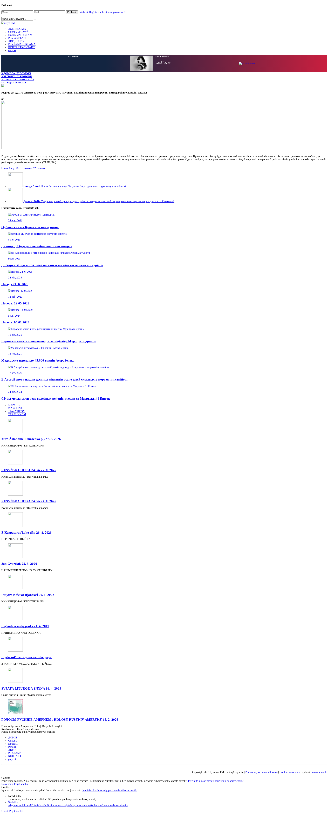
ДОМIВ (17, 28)
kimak (4, 167)
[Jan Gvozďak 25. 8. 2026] (164, 550)
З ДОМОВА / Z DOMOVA (16, 73)
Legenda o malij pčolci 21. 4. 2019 (25, 626)
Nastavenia (7, 783)
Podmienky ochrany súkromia (261, 771)
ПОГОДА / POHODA (13, 82)
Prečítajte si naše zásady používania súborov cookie (216, 780)
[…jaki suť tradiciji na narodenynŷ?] (164, 644)
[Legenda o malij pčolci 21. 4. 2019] (164, 613)
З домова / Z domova (33, 167)
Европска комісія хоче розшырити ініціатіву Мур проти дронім (48, 341)
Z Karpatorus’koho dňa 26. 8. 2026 (26, 532)
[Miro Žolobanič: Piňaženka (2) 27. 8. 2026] (164, 425)
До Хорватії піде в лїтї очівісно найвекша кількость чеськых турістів (52, 265)
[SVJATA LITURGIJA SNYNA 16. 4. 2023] (164, 675)
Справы (18, 31)
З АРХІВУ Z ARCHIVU (15, 406)
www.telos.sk (319, 771)
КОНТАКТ (21, 47)
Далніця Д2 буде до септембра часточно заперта (36, 246)
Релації (18, 38)
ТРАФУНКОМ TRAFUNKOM (17, 412)
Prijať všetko (21, 783)
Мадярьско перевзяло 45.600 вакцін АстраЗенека (37, 360)
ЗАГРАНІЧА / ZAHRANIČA (17, 79)
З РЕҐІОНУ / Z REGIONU (16, 76)
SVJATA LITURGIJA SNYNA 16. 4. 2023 (31, 688)
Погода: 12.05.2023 (15, 303)
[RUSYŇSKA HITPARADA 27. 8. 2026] (164, 457)
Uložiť (5, 810)
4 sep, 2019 (15, 167)
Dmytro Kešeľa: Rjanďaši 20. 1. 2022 (27, 594)
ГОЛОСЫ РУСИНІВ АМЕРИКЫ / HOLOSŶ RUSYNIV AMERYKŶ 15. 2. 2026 (59, 719)
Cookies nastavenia (289, 771)
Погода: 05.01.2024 (15, 322)
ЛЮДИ (16, 41)
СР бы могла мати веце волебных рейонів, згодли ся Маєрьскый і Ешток (55, 398)
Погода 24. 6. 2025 (14, 284)
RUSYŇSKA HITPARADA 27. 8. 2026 (28, 470)
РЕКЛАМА (22, 44)
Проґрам (20, 35)
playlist (12, 50)
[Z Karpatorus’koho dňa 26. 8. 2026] (164, 519)
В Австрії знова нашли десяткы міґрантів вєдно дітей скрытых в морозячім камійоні (64, 379)
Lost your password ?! (114, 12)
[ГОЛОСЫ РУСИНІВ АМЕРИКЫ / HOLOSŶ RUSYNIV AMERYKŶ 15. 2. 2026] (164, 706)
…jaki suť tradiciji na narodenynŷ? (26, 657)
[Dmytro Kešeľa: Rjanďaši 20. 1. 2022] (164, 582)
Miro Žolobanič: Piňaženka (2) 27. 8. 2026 (31, 438)
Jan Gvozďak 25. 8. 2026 (19, 563)
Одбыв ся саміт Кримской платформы (30, 227)
